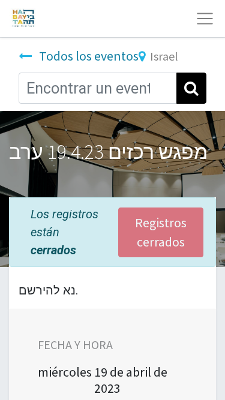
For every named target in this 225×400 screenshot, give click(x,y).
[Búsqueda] (191, 88)
